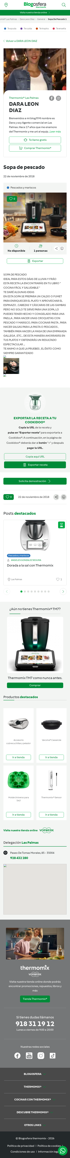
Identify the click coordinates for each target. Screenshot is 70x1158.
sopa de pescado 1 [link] (57, 19)
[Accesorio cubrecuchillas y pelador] (18, 723)
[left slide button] (6, 591)
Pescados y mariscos (18, 555)
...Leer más (54, 131)
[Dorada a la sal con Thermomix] (35, 538)
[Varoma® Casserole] (51, 723)
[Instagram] (41, 1056)
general (41, 19)
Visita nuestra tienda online (33, 12)
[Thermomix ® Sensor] (51, 780)
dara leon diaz (27, 19)
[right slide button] (63, 591)
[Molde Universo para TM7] (18, 780)
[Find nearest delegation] (6, 5)
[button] (64, 5)
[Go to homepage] (35, 5)
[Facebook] (17, 1056)
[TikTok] (52, 1056)
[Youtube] (29, 1056)
